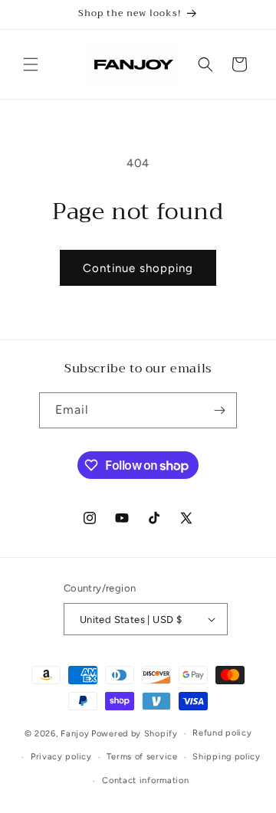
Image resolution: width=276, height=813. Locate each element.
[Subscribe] (219, 410)
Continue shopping (138, 268)
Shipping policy (226, 757)
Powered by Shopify (134, 734)
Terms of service (142, 757)
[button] (31, 64)
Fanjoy (75, 734)
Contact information (145, 780)
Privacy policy (61, 757)
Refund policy (221, 733)
